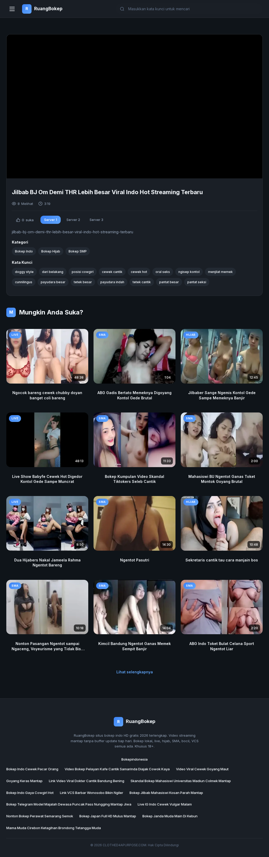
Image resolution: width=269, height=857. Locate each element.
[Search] (257, 9)
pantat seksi (196, 282)
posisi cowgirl (83, 272)
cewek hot (139, 272)
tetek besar (83, 282)
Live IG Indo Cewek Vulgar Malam (165, 804)
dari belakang (52, 272)
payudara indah (112, 282)
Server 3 (96, 220)
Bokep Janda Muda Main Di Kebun (170, 816)
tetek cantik (142, 282)
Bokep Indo (24, 251)
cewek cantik (112, 272)
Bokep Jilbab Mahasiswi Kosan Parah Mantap (166, 793)
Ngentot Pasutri (134, 560)
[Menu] (12, 9)
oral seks (163, 272)
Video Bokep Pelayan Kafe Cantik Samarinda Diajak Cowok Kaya (117, 769)
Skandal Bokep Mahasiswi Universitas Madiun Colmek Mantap (181, 781)
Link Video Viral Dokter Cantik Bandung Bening (86, 781)
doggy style (24, 272)
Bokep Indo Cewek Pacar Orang (32, 769)
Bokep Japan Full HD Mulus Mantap (107, 816)
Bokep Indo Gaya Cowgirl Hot (30, 793)
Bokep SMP (78, 251)
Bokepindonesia (134, 759)
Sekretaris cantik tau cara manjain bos (221, 560)
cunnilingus (23, 282)
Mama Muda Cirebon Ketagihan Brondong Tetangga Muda (53, 828)
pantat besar (169, 282)
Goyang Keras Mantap (24, 781)
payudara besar (53, 282)
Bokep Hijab (50, 251)
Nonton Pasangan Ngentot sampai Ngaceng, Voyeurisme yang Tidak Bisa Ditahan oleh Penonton (47, 648)
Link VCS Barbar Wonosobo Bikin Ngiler (91, 793)
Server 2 (73, 220)
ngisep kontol (189, 272)
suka (28, 220)
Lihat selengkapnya (134, 672)
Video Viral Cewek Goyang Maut (202, 769)
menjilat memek (220, 272)
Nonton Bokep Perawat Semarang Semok (39, 816)
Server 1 (50, 220)
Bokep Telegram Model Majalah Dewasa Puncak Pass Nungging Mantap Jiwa (68, 804)
